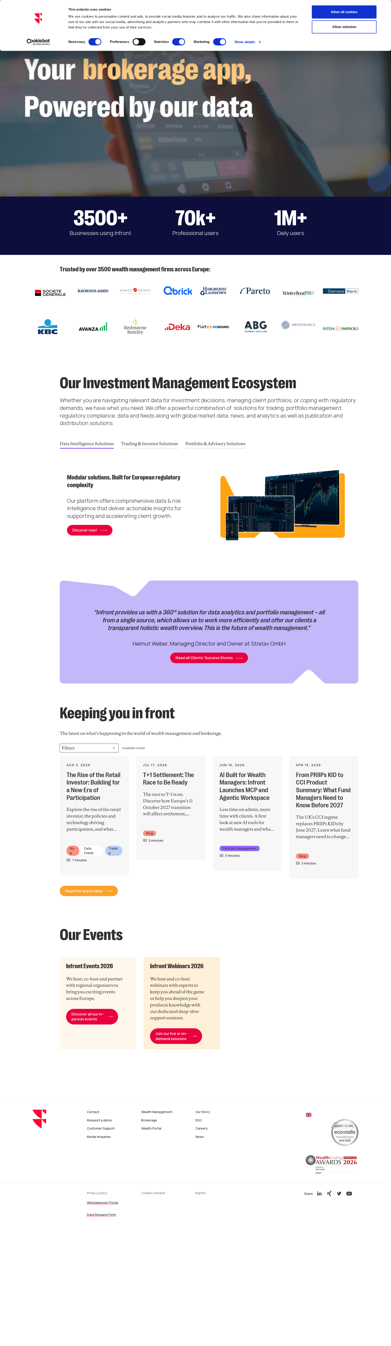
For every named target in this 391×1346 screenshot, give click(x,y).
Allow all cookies (344, 12)
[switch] (139, 41)
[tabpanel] (209, 507)
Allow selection (344, 27)
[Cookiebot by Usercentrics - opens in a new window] (38, 42)
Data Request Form (101, 1214)
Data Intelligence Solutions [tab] (87, 443)
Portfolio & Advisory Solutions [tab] (215, 443)
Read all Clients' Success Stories (204, 657)
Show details (244, 42)
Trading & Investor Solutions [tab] (149, 443)
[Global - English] (308, 1115)
